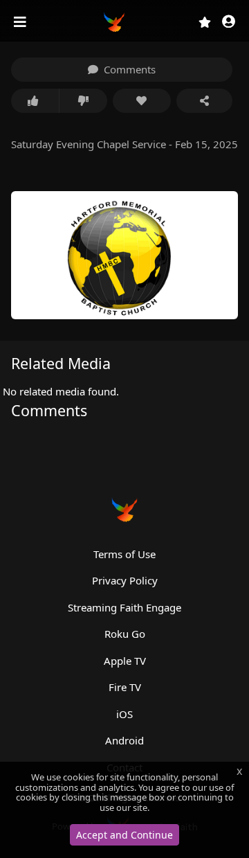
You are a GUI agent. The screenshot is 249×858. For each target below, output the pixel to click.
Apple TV (125, 661)
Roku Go (124, 634)
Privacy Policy (125, 580)
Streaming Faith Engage (124, 607)
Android (124, 740)
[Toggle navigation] (21, 22)
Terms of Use (124, 554)
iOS (124, 714)
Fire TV (125, 687)
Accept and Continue (124, 834)
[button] (228, 22)
